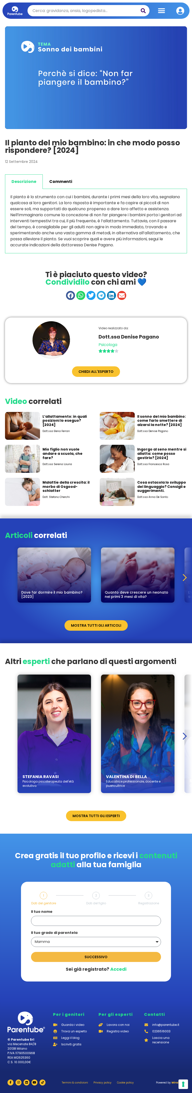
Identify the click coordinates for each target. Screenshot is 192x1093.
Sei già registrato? (96, 969)
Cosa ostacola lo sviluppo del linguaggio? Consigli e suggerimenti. (161, 486)
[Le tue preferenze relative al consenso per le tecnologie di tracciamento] (183, 1084)
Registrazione (148, 903)
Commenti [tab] (60, 181)
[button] (161, 10)
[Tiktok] (43, 1082)
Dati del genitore (43, 903)
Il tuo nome (41, 912)
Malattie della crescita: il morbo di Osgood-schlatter (66, 486)
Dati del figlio (96, 903)
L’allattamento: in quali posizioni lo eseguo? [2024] (64, 420)
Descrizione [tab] (24, 181)
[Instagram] (19, 1082)
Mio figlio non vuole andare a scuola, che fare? (62, 453)
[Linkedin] (27, 1082)
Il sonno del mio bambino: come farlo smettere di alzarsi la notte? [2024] (161, 420)
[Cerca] (143, 11)
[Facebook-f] (11, 1082)
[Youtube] (35, 1082)
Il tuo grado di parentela (54, 933)
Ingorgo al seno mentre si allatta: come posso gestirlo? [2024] (161, 453)
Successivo (96, 956)
